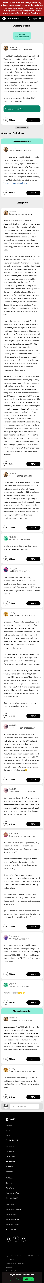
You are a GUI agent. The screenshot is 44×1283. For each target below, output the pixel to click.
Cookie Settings (11, 1263)
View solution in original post (15, 183)
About (8, 1130)
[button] (40, 48)
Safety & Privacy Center (18, 1256)
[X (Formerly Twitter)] (16, 1239)
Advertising (10, 1161)
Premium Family (12, 1219)
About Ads (21, 1263)
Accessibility (9, 1267)
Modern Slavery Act (11, 1271)
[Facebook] (23, 1239)
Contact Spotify (12, 1198)
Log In (34, 18)
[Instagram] (8, 1239)
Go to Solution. (18, 108)
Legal (7, 1256)
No (17, 1279)
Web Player (10, 1188)
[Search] (29, 18)
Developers (10, 1156)
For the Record (12, 1140)
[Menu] (40, 18)
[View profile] (6, 48)
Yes (26, 1279)
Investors (9, 1166)
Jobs (8, 1135)
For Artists (10, 1151)
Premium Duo (11, 1214)
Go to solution (23, 36)
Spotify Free (11, 1229)
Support (9, 1183)
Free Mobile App (12, 1193)
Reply (33, 120)
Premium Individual (13, 1209)
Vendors (9, 1171)
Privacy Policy (9, 1260)
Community (12, 18)
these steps (8, 13)
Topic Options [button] (21, 127)
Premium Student (13, 1224)
